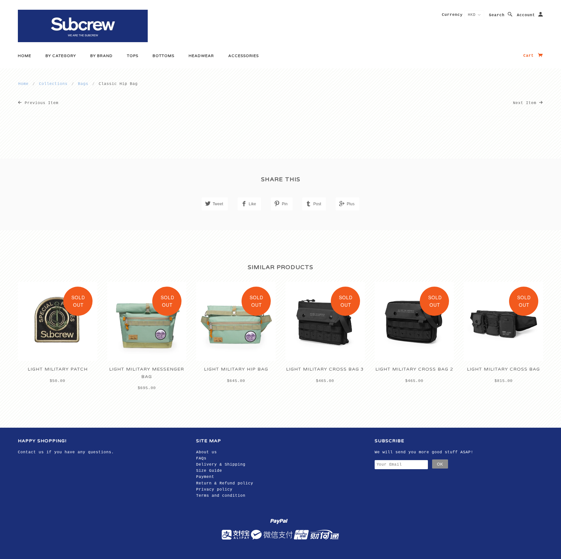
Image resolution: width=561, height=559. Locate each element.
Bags (83, 84)
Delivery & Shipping (220, 464)
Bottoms (163, 56)
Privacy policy (214, 489)
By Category (60, 56)
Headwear (201, 56)
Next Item (526, 103)
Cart (529, 56)
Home (24, 56)
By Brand (101, 56)
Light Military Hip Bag (236, 369)
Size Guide (209, 471)
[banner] (83, 26)
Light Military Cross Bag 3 (325, 369)
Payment (205, 477)
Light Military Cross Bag (503, 369)
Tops (132, 56)
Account (526, 15)
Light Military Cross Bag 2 (414, 369)
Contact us (31, 452)
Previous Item (40, 103)
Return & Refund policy (224, 483)
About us (206, 452)
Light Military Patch (58, 369)
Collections (53, 84)
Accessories (243, 56)
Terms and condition (220, 496)
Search (497, 15)
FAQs (201, 458)
